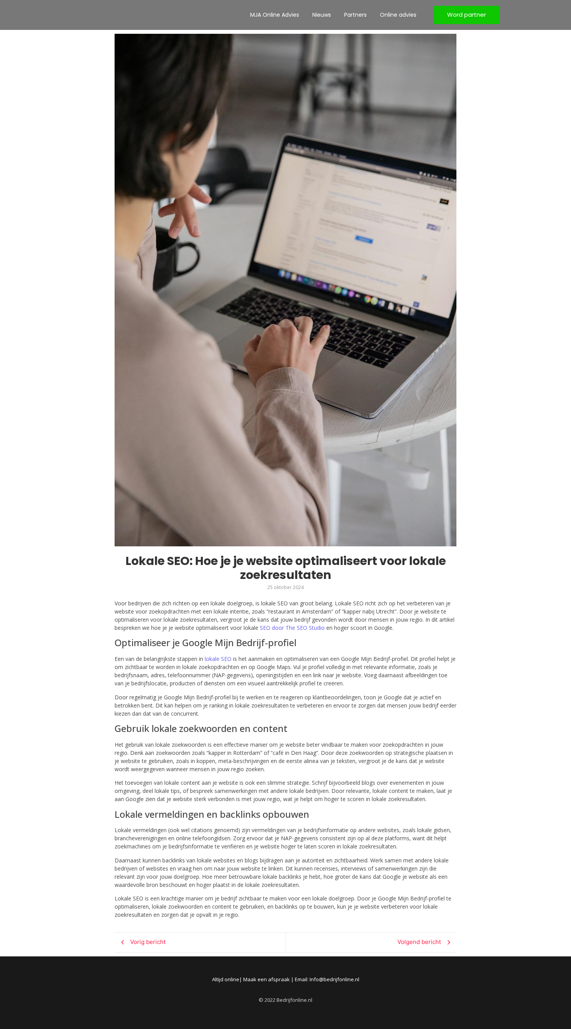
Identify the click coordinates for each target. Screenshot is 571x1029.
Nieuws (321, 15)
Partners (355, 15)
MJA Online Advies (274, 15)
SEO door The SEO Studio (292, 627)
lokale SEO (218, 658)
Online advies (398, 15)
